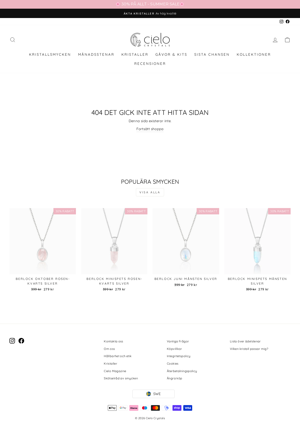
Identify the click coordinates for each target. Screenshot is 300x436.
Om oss (109, 349)
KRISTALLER (134, 54)
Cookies (173, 363)
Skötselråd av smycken (121, 378)
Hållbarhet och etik (117, 356)
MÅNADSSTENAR (96, 54)
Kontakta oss (113, 341)
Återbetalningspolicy (182, 371)
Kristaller (110, 363)
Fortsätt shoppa (150, 129)
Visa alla (149, 192)
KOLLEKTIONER (254, 54)
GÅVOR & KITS (171, 54)
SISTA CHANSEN (212, 54)
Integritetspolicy (178, 356)
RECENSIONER (150, 63)
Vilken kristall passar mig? (249, 349)
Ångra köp (174, 378)
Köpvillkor (174, 349)
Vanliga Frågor (178, 341)
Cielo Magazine (115, 371)
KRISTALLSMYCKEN (50, 54)
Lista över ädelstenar (245, 341)
